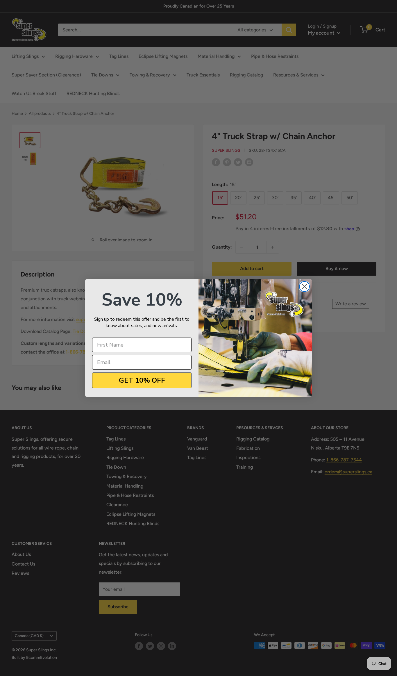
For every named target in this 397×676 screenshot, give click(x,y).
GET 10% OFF (142, 380)
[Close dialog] (304, 286)
